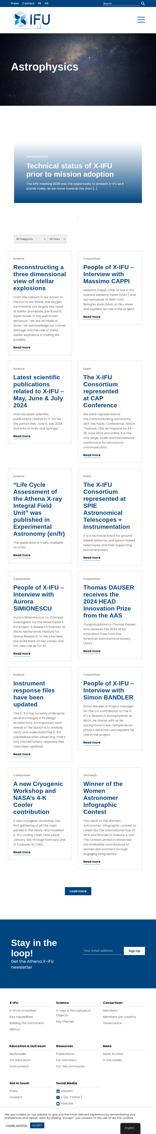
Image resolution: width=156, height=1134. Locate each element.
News (107, 1046)
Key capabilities (21, 1017)
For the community (70, 1066)
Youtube (66, 1103)
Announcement (37, 156)
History (15, 1029)
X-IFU (14, 1003)
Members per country (119, 1017)
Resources (64, 1046)
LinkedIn (66, 1091)
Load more (78, 891)
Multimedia (18, 1054)
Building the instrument (27, 1023)
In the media (112, 1060)
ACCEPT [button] (37, 1125)
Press (15, 3)
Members (110, 1010)
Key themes (65, 1021)
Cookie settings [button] (16, 1125)
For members (66, 1060)
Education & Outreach (28, 1046)
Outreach (90, 775)
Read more (21, 347)
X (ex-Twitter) (71, 1097)
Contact (28, 3)
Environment (19, 1066)
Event (87, 369)
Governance (112, 1023)
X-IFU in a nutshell (23, 1010)
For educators (20, 1060)
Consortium (91, 259)
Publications (65, 1054)
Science (18, 259)
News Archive (113, 1054)
